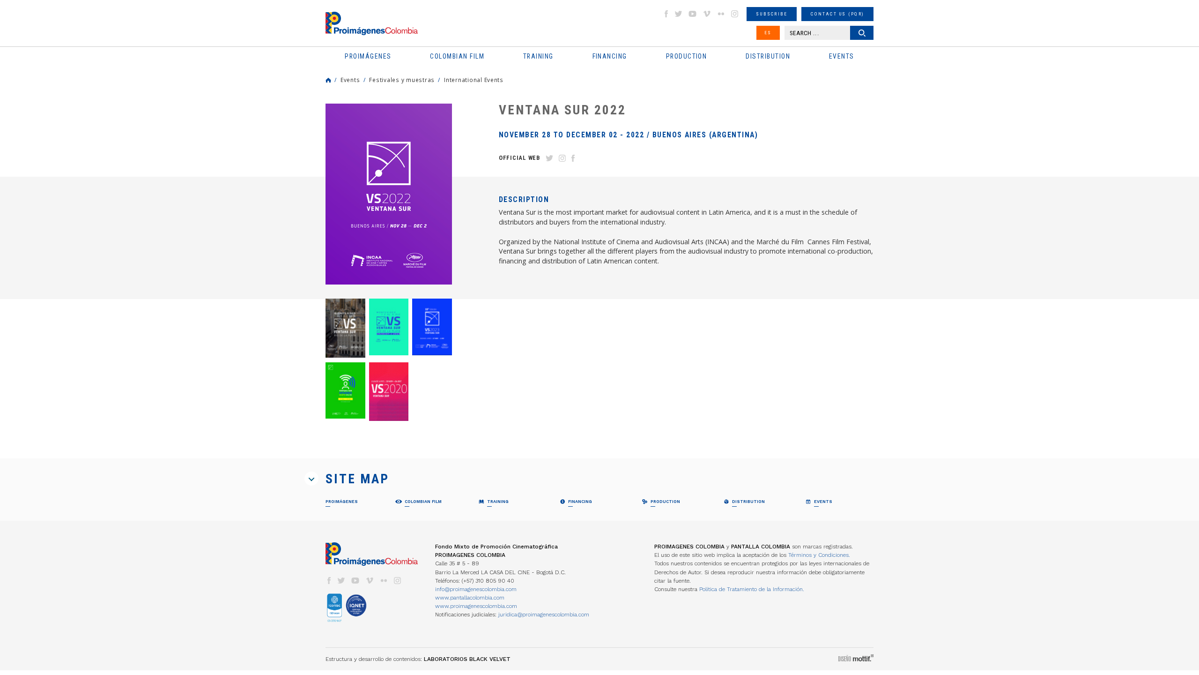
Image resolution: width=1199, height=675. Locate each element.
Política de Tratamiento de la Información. (751, 589)
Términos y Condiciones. (819, 555)
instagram (735, 13)
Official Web (519, 157)
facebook (666, 13)
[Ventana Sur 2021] (345, 390)
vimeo (706, 13)
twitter (678, 13)
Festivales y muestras (402, 79)
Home (328, 80)
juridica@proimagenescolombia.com (543, 614)
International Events (473, 79)
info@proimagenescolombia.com (476, 589)
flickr (720, 13)
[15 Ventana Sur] (432, 327)
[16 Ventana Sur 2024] (389, 327)
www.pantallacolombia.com (469, 597)
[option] (389, 194)
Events (350, 79)
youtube (692, 13)
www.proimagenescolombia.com (476, 606)
